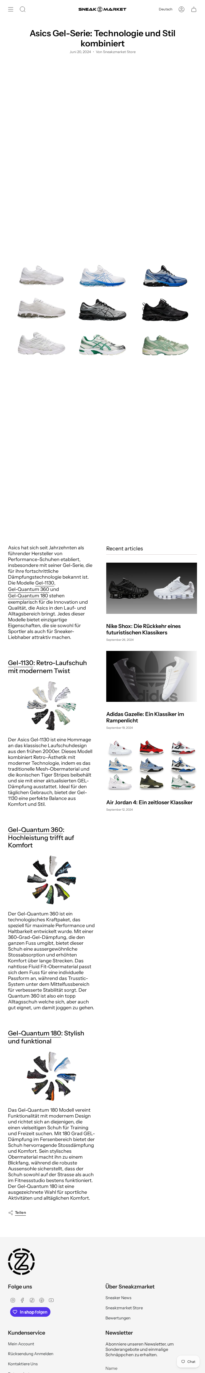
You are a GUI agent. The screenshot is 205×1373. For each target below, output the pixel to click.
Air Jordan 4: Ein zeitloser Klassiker (149, 802)
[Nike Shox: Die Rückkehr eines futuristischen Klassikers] (151, 588)
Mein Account (21, 1343)
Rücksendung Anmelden (30, 1353)
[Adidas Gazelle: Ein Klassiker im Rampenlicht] (151, 676)
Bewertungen (118, 1317)
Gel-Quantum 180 (28, 596)
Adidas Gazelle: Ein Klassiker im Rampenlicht (145, 717)
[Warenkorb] (194, 9)
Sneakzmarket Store (124, 1307)
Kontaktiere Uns (23, 1363)
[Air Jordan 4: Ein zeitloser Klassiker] (151, 764)
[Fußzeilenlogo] (21, 1261)
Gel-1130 (44, 583)
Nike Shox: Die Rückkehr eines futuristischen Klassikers (143, 629)
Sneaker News (118, 1297)
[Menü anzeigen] (10, 9)
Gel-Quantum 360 (28, 589)
